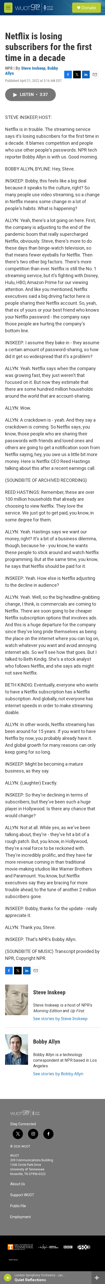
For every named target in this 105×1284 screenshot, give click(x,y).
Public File (18, 1206)
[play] (8, 1277)
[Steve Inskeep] (16, 1000)
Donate (89, 7)
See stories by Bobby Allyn (58, 1074)
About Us (17, 1184)
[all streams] (98, 1277)
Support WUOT (22, 1195)
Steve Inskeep (33, 68)
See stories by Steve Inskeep (60, 1018)
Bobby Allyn (46, 1041)
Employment (20, 1217)
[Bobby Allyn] (16, 1049)
